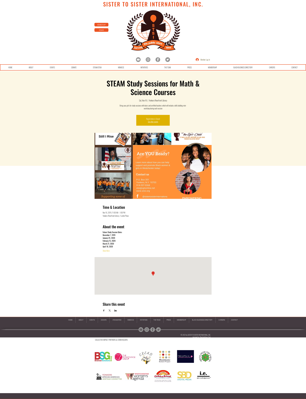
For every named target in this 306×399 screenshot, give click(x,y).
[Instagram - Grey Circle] (148, 59)
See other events (153, 121)
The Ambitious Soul (205, 337)
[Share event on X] (110, 310)
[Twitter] (167, 59)
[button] (152, 369)
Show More (106, 250)
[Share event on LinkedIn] (115, 310)
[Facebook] (158, 59)
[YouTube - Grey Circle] (138, 59)
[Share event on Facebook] (104, 310)
